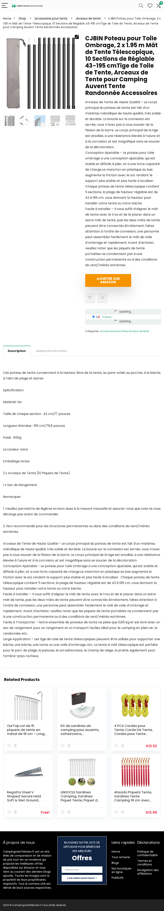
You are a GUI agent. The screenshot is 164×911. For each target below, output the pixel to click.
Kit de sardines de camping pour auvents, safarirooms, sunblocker (80, 731)
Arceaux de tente (88, 18)
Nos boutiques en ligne (121, 870)
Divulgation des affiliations (148, 872)
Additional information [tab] (51, 351)
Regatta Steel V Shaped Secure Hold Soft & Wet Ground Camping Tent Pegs (24, 798)
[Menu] (5, 5)
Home (7, 18)
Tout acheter (121, 857)
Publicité (117, 878)
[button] (77, 37)
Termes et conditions (144, 862)
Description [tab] (17, 351)
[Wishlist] (150, 5)
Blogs (115, 863)
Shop (22, 18)
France (107, 317)
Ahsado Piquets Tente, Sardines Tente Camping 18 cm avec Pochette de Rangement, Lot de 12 (133, 800)
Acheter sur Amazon (108, 280)
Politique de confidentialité (147, 853)
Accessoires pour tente (51, 18)
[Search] (141, 5)
